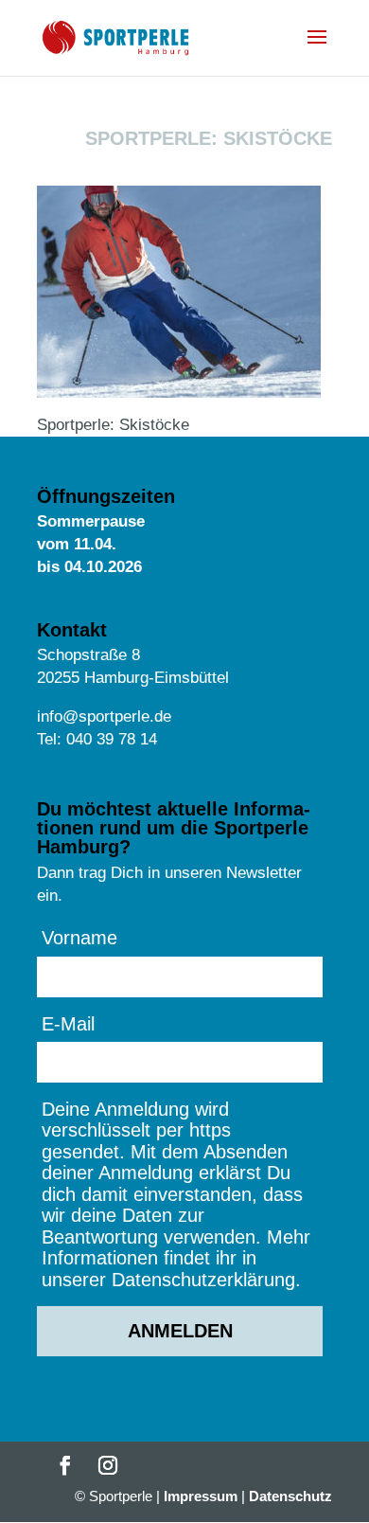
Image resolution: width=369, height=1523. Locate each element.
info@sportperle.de (104, 717)
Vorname (79, 937)
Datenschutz (290, 1496)
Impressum (200, 1496)
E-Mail (68, 1023)
